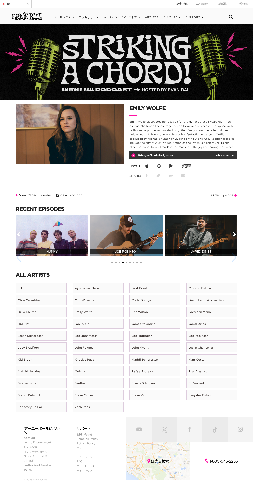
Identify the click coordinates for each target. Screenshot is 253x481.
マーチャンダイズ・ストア (120, 17)
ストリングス (62, 17)
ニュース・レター (87, 466)
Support (193, 17)
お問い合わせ (84, 434)
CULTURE (170, 17)
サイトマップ (84, 470)
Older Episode (222, 195)
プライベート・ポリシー (38, 456)
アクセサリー (87, 17)
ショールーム (84, 456)
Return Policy (86, 443)
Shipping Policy (87, 438)
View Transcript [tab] (71, 195)
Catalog (29, 437)
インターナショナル (35, 451)
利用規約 (29, 460)
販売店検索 (30, 447)
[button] (19, 257)
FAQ (80, 461)
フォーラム (83, 448)
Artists (151, 17)
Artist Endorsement (37, 442)
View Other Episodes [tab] (35, 195)
